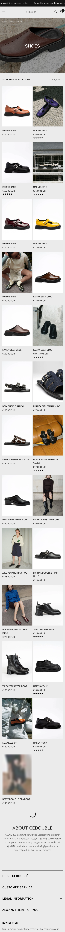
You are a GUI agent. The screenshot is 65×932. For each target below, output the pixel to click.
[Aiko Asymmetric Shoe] (17, 548)
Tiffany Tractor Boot (14, 686)
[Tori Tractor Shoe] (48, 605)
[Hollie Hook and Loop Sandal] (48, 435)
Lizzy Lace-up (40, 686)
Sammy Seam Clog (42, 296)
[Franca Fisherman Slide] (48, 381)
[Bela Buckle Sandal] (17, 381)
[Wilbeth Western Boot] (48, 495)
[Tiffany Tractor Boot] (17, 661)
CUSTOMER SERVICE (17, 887)
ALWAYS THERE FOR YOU (20, 910)
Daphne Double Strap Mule (45, 574)
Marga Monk (40, 743)
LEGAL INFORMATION (18, 898)
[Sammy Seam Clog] (48, 272)
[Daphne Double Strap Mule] (48, 548)
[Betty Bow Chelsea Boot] (17, 774)
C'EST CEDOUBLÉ (15, 876)
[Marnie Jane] (17, 106)
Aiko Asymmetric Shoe (14, 573)
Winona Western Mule (14, 519)
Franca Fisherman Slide (46, 406)
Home (4, 21)
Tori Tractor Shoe (43, 629)
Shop (12, 21)
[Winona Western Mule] (17, 495)
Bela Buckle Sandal (13, 406)
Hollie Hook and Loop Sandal (45, 461)
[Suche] (56, 12)
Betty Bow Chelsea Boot (16, 799)
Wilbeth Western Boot (46, 519)
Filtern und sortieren (18, 79)
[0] (61, 12)
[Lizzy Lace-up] (48, 661)
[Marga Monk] (48, 718)
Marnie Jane (9, 130)
